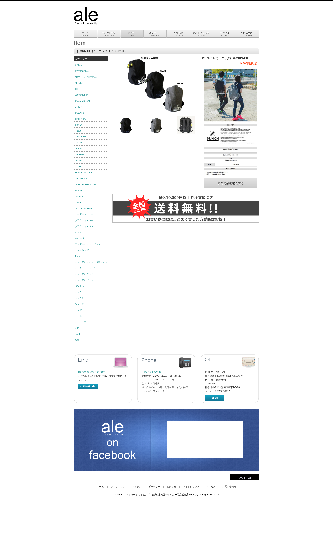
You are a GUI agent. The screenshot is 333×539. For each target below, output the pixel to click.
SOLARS (79, 112)
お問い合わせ (229, 486)
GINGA (78, 106)
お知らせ (171, 486)
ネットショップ (191, 486)
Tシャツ (79, 256)
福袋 (77, 340)
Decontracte (81, 178)
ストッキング (82, 250)
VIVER (78, 166)
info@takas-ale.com (91, 372)
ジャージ (79, 238)
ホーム (100, 486)
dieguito (79, 160)
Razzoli (79, 130)
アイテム (136, 486)
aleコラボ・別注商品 (86, 77)
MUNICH (79, 83)
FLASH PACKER (83, 172)
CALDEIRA (81, 136)
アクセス (210, 486)
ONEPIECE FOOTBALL (87, 184)
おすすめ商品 (82, 71)
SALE (78, 334)
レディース (80, 322)
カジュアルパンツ (84, 280)
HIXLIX (78, 142)
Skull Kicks (80, 118)
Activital (79, 196)
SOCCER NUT (82, 101)
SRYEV (79, 124)
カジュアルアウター (85, 274)
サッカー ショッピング (138, 494)
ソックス (79, 298)
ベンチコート (82, 286)
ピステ (78, 232)
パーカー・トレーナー (86, 268)
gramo (78, 148)
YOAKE (79, 190)
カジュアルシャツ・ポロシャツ (91, 262)
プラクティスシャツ (85, 220)
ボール (78, 316)
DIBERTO (80, 154)
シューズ (79, 304)
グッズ (78, 310)
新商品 (78, 65)
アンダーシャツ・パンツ (87, 244)
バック (78, 292)
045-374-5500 (151, 372)
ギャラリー (154, 486)
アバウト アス (118, 486)
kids (77, 328)
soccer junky (81, 95)
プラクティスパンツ (85, 226)
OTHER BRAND (83, 208)
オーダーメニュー (84, 214)
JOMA (78, 202)
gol (76, 89)
